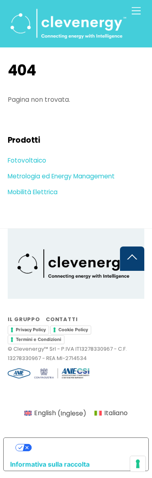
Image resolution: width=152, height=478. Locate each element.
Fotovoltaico (27, 160)
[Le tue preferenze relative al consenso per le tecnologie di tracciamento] (138, 464)
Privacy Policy (31, 329)
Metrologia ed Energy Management (61, 176)
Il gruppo (24, 319)
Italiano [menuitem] (116, 413)
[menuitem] (55, 413)
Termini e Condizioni (38, 339)
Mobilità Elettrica (33, 192)
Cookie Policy (73, 329)
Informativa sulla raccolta (50, 464)
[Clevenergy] (69, 37)
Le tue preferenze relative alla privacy (84, 447)
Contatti (61, 319)
